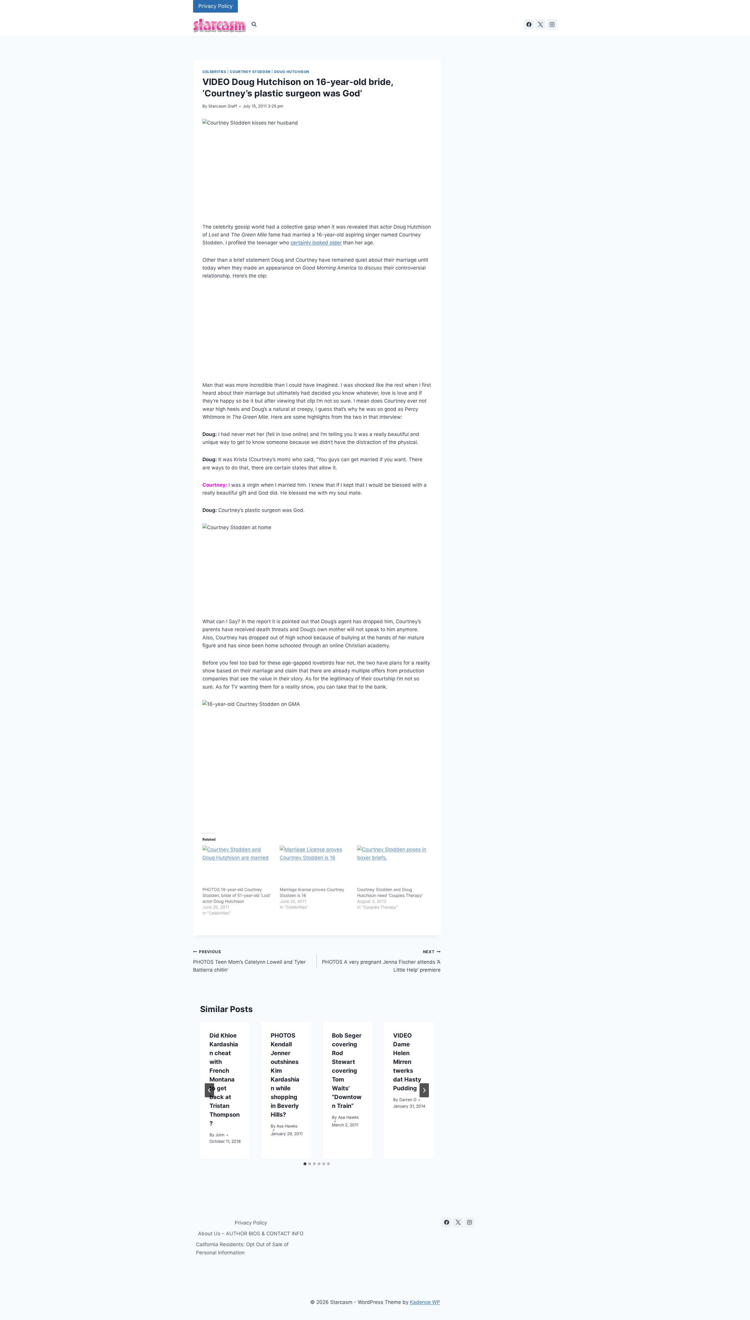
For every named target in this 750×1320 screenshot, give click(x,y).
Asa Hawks (287, 1125)
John (219, 1134)
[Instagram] (552, 24)
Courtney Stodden (250, 71)
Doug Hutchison (291, 71)
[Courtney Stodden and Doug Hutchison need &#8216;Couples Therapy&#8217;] (393, 866)
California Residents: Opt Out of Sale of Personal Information (242, 1248)
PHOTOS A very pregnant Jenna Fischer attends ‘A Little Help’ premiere (381, 961)
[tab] (305, 1163)
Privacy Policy (215, 6)
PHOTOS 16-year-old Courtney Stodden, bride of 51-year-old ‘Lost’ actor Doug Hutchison (236, 895)
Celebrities (214, 71)
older (327, 243)
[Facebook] (529, 24)
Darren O (407, 1099)
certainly (301, 243)
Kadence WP (425, 1302)
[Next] (424, 1090)
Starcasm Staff (222, 106)
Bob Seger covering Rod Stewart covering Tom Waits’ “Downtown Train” (347, 1070)
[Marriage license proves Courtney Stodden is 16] (315, 866)
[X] (541, 24)
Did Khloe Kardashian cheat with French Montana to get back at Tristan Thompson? (224, 1079)
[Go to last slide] (209, 1090)
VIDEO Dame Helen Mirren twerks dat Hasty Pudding (407, 1062)
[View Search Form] (254, 24)
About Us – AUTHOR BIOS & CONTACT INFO (251, 1233)
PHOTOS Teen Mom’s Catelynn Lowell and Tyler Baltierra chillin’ (249, 961)
